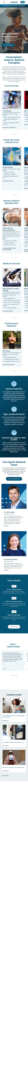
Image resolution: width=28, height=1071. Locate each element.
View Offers (22, 6)
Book (22, 2)
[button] (2, 30)
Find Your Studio (8, 45)
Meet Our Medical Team (14, 478)
